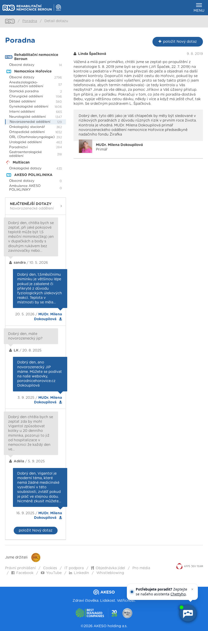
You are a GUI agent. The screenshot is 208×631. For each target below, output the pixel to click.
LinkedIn (81, 573)
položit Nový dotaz (36, 530)
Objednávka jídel (110, 568)
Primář (119, 147)
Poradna (29, 21)
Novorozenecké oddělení (30, 122)
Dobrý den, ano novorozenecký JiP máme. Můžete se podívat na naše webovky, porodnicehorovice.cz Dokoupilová (39, 374)
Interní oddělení (22, 111)
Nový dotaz (180, 41)
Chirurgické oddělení (26, 96)
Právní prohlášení (20, 568)
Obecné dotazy (21, 65)
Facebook (24, 573)
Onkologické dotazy (25, 168)
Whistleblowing (110, 573)
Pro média (141, 568)
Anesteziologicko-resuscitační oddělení (26, 84)
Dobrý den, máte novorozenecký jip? (25, 336)
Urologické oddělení (25, 142)
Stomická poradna (24, 91)
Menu (199, 10)
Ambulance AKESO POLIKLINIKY (25, 188)
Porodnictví (18, 147)
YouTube (54, 573)
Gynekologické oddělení (28, 106)
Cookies (50, 568)
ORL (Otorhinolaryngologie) (32, 137)
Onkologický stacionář (27, 127)
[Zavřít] (192, 589)
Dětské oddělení (22, 101)
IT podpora (74, 568)
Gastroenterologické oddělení (25, 154)
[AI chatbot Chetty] (188, 613)
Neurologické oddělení (27, 117)
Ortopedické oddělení (27, 132)
